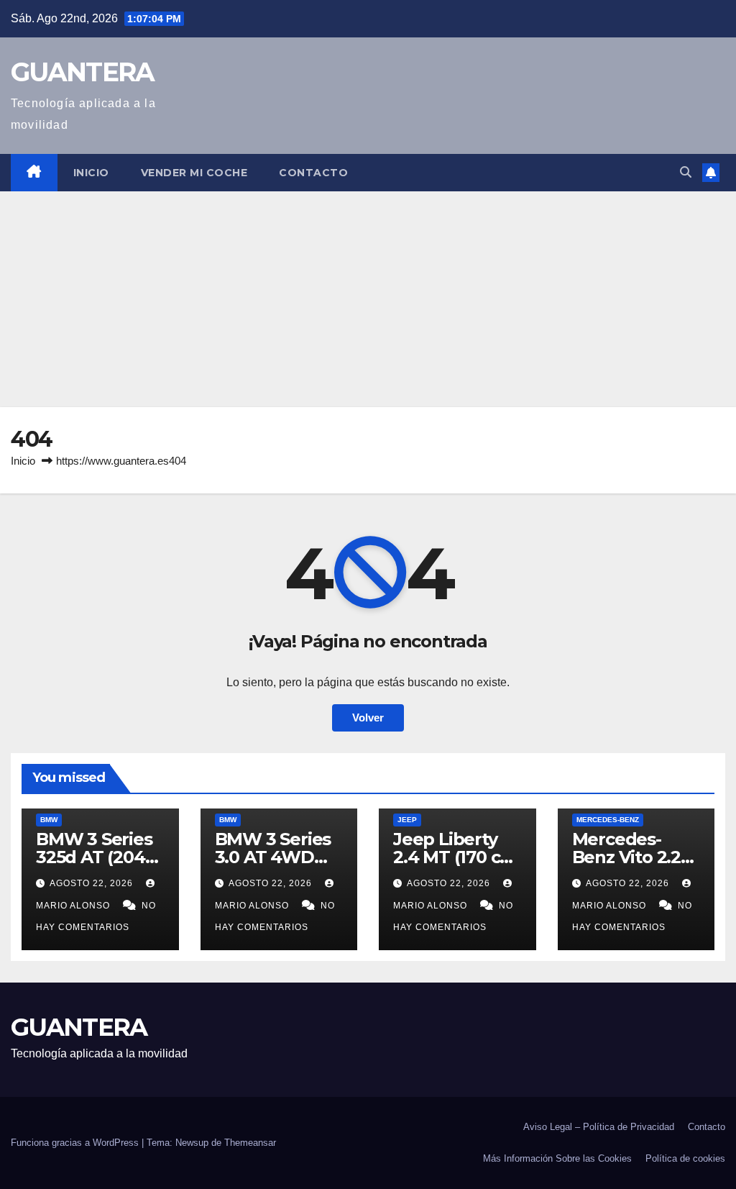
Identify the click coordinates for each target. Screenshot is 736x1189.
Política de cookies (685, 1158)
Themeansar (250, 1142)
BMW (49, 820)
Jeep (407, 820)
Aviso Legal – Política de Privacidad (598, 1126)
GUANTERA (82, 72)
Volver (368, 717)
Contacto (313, 172)
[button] (685, 172)
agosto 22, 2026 (93, 883)
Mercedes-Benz (607, 820)
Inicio (91, 172)
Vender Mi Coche (194, 172)
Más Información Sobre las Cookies (557, 1158)
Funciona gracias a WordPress (76, 1142)
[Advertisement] (368, 299)
